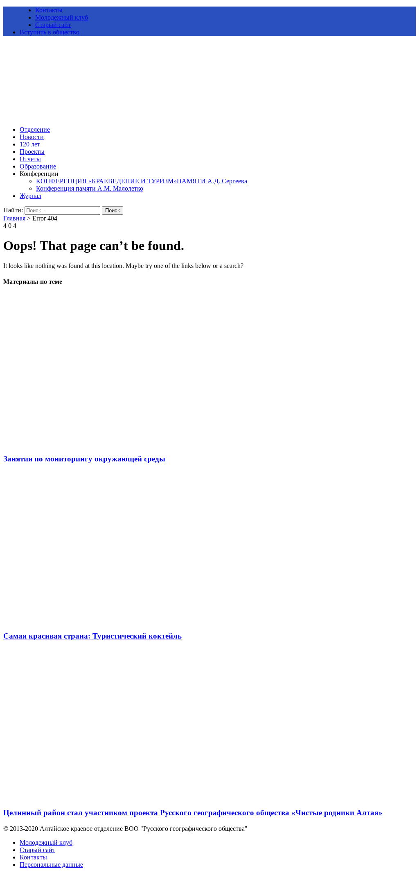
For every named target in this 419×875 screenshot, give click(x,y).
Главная (14, 218)
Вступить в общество (49, 32)
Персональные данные (51, 864)
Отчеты (30, 158)
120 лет (30, 144)
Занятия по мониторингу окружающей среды (84, 458)
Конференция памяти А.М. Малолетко (89, 188)
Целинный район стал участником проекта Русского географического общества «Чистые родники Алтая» (193, 812)
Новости (32, 136)
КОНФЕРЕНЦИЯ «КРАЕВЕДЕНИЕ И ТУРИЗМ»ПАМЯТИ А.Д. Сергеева (141, 181)
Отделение (35, 129)
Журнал (30, 195)
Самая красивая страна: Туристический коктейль (92, 636)
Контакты (49, 10)
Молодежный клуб (61, 17)
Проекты (32, 151)
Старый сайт (53, 24)
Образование (38, 166)
